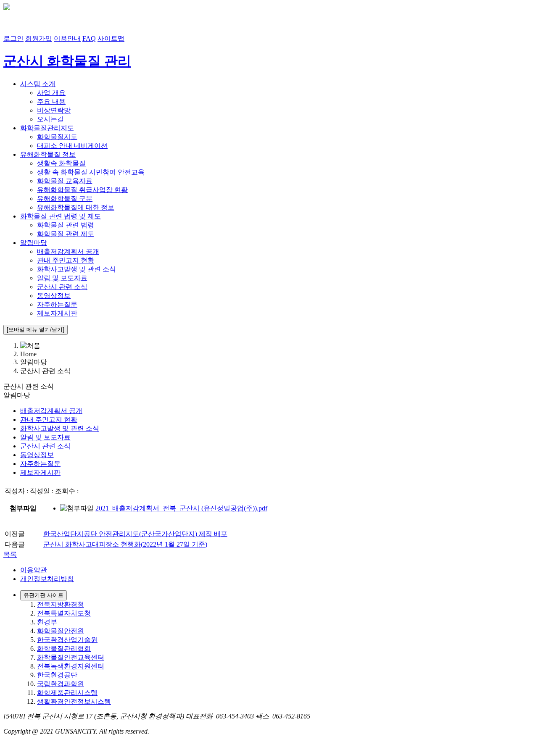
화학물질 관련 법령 (65, 225)
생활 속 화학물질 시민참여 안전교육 (91, 172)
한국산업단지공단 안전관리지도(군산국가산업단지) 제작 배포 (135, 533)
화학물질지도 (57, 136)
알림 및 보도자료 (62, 278)
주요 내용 (51, 101)
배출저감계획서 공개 (68, 251)
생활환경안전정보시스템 (74, 701)
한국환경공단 (57, 675)
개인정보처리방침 (47, 578)
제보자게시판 (57, 313)
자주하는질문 (57, 304)
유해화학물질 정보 (48, 154)
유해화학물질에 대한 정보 (75, 207)
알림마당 (33, 242)
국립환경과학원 (60, 683)
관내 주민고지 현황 (65, 260)
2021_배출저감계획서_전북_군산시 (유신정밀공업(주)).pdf (181, 508)
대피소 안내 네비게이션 (72, 145)
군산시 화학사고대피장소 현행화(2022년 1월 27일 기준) (125, 544)
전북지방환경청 (60, 604)
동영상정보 (54, 295)
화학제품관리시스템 (67, 692)
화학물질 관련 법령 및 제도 (60, 216)
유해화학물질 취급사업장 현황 (82, 189)
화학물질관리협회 (64, 648)
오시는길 (50, 119)
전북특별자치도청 (64, 613)
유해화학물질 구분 (64, 198)
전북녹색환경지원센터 (70, 666)
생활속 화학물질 (61, 163)
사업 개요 (51, 92)
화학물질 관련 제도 (65, 233)
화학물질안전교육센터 (70, 657)
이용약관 (33, 570)
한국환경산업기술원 (67, 639)
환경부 (47, 622)
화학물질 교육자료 (64, 180)
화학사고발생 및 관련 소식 (76, 269)
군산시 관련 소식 (62, 286)
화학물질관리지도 (47, 128)
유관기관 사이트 (43, 595)
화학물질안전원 (60, 630)
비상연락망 (54, 110)
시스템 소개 (37, 83)
